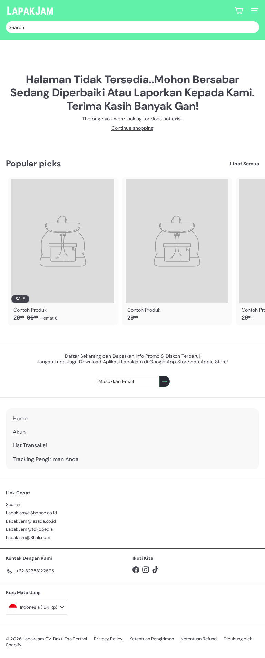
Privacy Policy (108, 639)
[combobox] (132, 27)
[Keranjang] (239, 11)
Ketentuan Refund (199, 639)
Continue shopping (132, 128)
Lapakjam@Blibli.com (28, 537)
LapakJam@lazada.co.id (31, 521)
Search (13, 505)
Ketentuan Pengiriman (151, 639)
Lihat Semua (244, 164)
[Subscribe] (164, 381)
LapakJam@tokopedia (29, 529)
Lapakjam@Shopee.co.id (31, 513)
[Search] (252, 27)
